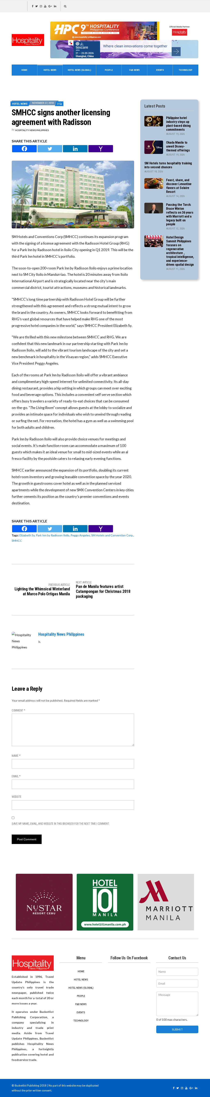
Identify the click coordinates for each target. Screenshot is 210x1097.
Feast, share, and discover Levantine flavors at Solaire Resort (179, 186)
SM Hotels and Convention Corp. (112, 535)
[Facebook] (24, 148)
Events (160, 70)
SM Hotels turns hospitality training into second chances (168, 165)
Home (24, 70)
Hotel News (49, 70)
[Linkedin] (75, 148)
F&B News (134, 70)
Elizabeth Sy (27, 535)
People (109, 70)
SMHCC (17, 540)
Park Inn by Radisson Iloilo (52, 535)
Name (16, 755)
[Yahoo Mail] (100, 148)
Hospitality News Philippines (32, 130)
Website (17, 796)
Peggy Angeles (80, 535)
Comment (18, 710)
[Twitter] (50, 148)
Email (16, 776)
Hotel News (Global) (79, 70)
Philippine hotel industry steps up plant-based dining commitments (178, 124)
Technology (185, 70)
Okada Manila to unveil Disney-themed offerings (178, 146)
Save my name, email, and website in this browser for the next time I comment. (60, 823)
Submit (177, 1029)
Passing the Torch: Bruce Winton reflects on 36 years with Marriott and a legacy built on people (179, 214)
